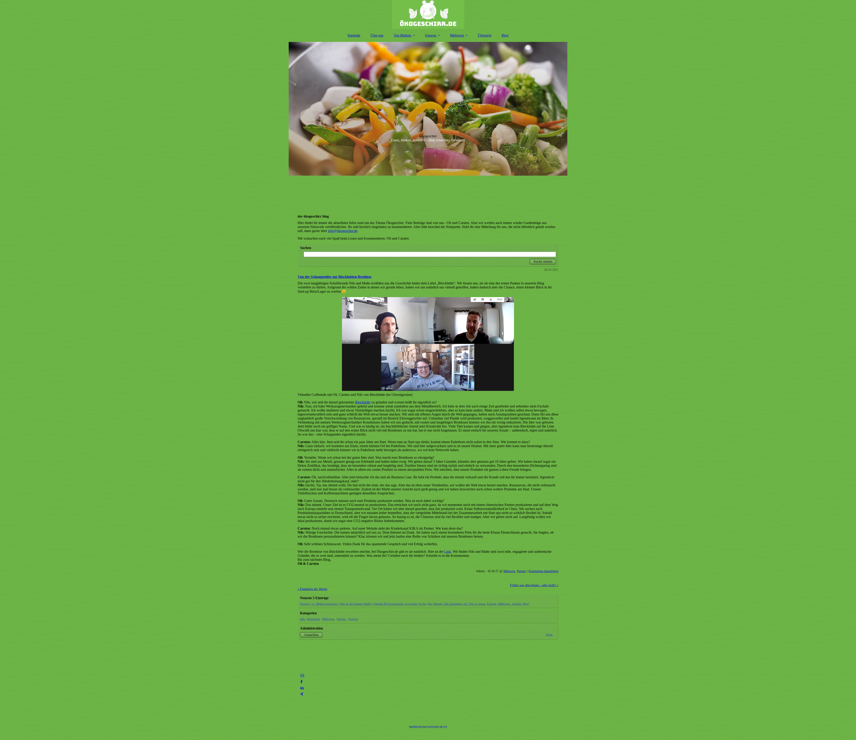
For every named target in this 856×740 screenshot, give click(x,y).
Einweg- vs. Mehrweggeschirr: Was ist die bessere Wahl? (336, 604)
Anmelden (311, 635)
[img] (428, 14)
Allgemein (312, 619)
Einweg (430, 35)
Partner (521, 571)
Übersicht (484, 35)
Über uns (376, 35)
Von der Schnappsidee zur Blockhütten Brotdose (334, 277)
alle (302, 619)
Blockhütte (362, 402)
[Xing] (301, 694)
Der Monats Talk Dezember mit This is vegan (456, 604)
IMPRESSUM (428, 727)
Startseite (354, 35)
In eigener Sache (415, 604)
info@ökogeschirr (340, 231)
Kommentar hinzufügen (543, 571)
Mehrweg (457, 35)
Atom (549, 634)
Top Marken (402, 35)
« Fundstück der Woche (312, 589)
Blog (505, 35)
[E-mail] (302, 675)
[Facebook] (301, 682)
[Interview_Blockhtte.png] (428, 344)
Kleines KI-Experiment (388, 604)
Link (447, 551)
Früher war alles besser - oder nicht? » (534, 585)
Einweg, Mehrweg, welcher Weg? (508, 604)
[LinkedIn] (302, 688)
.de (355, 231)
